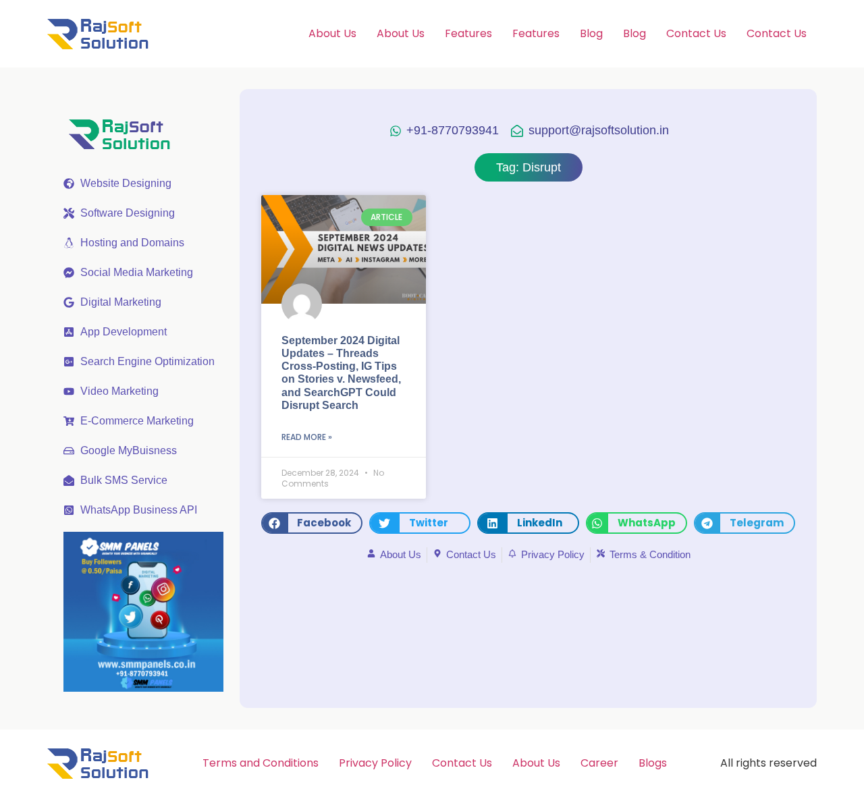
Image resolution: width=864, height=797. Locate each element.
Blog (591, 33)
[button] (311, 523)
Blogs (653, 763)
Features (468, 33)
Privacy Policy (375, 763)
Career (599, 763)
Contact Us (696, 33)
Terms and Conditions (260, 763)
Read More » (306, 437)
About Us (332, 33)
